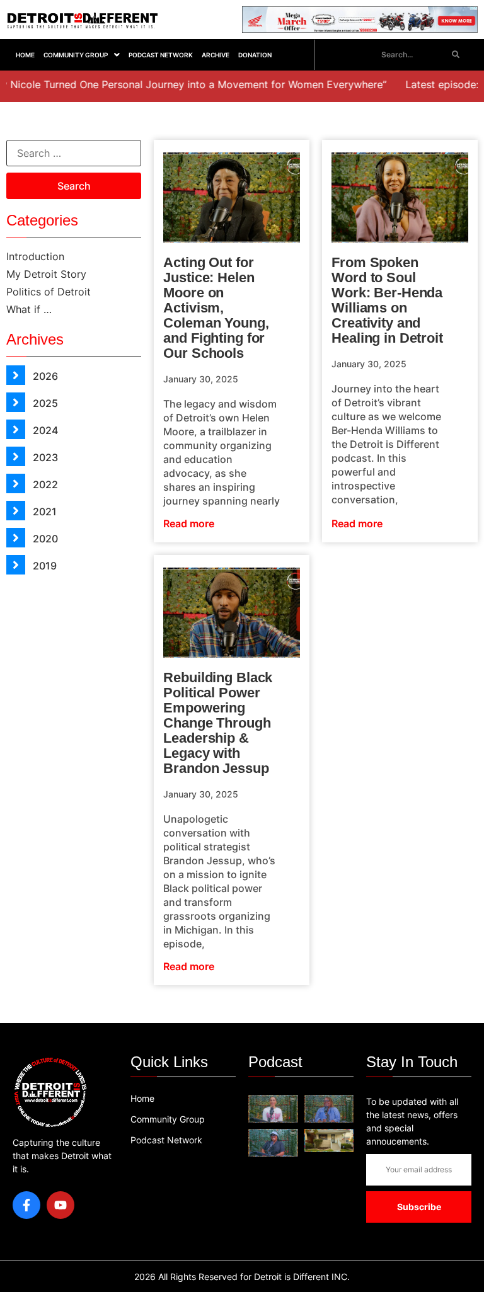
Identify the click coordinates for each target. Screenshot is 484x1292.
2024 (44, 430)
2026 (44, 376)
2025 (44, 403)
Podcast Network (161, 55)
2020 (44, 538)
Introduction (35, 256)
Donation (255, 55)
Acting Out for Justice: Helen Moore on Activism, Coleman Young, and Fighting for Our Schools (215, 307)
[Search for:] (73, 153)
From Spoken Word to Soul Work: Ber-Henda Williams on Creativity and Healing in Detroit (387, 300)
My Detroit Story (46, 274)
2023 (44, 457)
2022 (44, 484)
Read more (188, 523)
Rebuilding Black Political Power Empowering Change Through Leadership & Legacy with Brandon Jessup (217, 723)
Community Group (75, 55)
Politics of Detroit (48, 291)
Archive (215, 55)
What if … (29, 309)
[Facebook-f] (26, 1205)
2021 (43, 511)
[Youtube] (60, 1205)
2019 (43, 565)
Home (25, 55)
